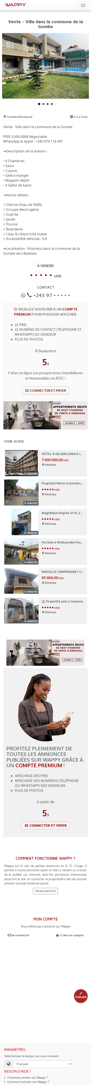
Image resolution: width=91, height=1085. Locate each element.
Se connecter (19, 935)
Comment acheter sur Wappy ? (28, 1082)
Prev (7, 65)
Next (83, 65)
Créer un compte (71, 935)
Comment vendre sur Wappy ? (27, 1077)
